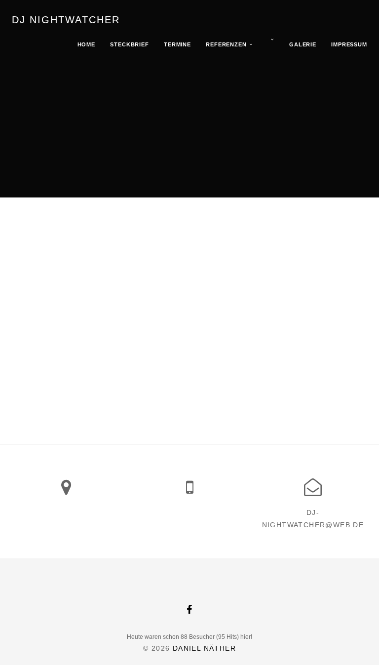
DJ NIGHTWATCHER (66, 19)
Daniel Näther (204, 648)
